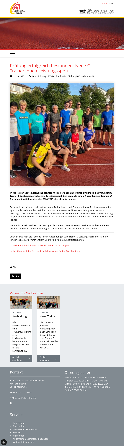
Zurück (15, 276)
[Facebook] (11, 403)
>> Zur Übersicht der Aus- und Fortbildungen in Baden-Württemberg (45, 251)
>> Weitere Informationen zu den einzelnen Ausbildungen (39, 245)
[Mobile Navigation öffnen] (12, 53)
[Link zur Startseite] (17, 8)
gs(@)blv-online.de (27, 398)
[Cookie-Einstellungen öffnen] (4, 442)
